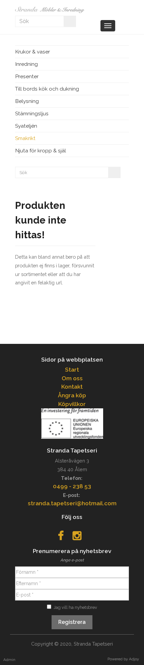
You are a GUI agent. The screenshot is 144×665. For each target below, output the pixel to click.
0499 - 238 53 (72, 486)
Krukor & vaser (32, 51)
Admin (9, 659)
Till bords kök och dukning (47, 89)
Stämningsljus (32, 113)
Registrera (72, 622)
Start (72, 369)
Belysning (27, 101)
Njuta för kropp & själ (40, 150)
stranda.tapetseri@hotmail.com (72, 503)
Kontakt (72, 386)
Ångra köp (72, 395)
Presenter (27, 76)
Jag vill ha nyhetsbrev (75, 607)
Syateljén (26, 126)
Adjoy (134, 659)
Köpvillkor (72, 404)
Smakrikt (25, 138)
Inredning (26, 64)
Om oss (72, 378)
